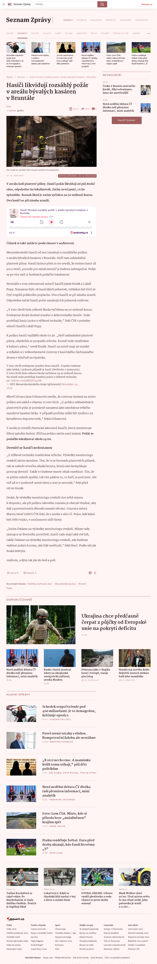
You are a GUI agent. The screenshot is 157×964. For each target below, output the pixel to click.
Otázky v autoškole (136, 945)
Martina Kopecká (61, 742)
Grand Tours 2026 (39, 949)
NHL (57, 949)
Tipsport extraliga (63, 937)
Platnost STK (134, 949)
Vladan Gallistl (60, 719)
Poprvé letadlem (111, 933)
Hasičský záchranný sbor (40, 584)
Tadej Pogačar (37, 941)
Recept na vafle (86, 945)
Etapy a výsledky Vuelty (42, 933)
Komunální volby (14, 949)
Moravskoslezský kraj (65, 584)
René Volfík (58, 826)
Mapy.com (48, 957)
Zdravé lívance (86, 937)
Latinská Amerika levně (114, 945)
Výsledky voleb (13, 937)
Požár (9, 588)
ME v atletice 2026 (63, 941)
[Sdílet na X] (95, 572)
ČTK (8, 106)
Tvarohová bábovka (88, 941)
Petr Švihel (70, 773)
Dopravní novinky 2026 (138, 937)
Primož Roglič (37, 945)
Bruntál (82, 584)
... (148, 32)
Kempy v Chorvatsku (113, 929)
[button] (15, 47)
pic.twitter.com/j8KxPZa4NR (24, 381)
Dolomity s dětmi (111, 949)
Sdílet (87, 109)
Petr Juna (56, 853)
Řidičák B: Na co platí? (138, 941)
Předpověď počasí (63, 957)
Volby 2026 (11, 929)
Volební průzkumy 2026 (17, 933)
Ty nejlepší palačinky (89, 929)
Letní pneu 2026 (135, 929)
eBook (76, 109)
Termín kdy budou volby (17, 941)
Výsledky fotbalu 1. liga (65, 933)
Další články (127, 120)
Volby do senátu (13, 945)
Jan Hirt (34, 937)
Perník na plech (86, 949)
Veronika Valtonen (62, 799)
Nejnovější (112, 75)
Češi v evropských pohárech (117, 957)
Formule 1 (59, 945)
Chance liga (60, 929)
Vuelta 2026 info (38, 929)
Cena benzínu (96, 957)
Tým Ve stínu (88, 773)
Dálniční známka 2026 (138, 933)
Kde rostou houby (81, 957)
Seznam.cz (147, 4)
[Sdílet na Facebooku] (90, 572)
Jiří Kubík (55, 773)
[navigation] (3, 4)
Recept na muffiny (87, 933)
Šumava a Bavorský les (114, 937)
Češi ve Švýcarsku (112, 941)
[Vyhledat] (102, 4)
